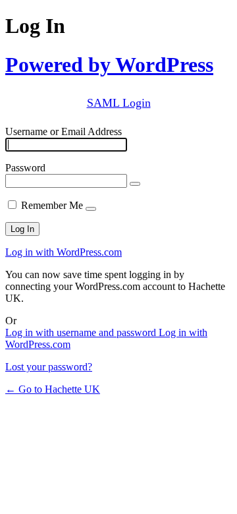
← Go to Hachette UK (52, 389)
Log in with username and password (82, 332)
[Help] (91, 209)
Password (25, 167)
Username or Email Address (63, 131)
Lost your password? (48, 366)
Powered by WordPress (109, 64)
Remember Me (52, 205)
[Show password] (135, 184)
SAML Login (119, 102)
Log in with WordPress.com (63, 252)
